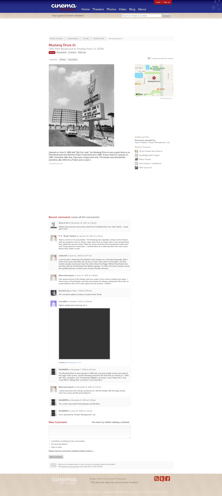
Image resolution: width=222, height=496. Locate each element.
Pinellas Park (98, 38)
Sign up (167, 2)
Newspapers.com (74, 362)
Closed (52, 52)
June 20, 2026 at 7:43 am (81, 411)
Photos (111, 9)
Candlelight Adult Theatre (149, 155)
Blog (132, 9)
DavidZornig (64, 291)
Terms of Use (162, 492)
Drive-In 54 (63, 223)
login (103, 422)
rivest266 (63, 301)
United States (73, 38)
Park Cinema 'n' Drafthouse (150, 163)
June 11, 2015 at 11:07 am (81, 256)
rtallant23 (63, 256)
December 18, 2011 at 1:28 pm (83, 223)
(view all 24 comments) (85, 217)
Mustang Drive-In (116, 38)
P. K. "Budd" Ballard (67, 236)
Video (123, 9)
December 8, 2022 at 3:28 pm (83, 400)
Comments (72, 60)
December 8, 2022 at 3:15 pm (89, 387)
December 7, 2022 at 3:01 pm (83, 370)
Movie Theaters (56, 38)
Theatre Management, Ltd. (159, 142)
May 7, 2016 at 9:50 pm (82, 291)
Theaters (98, 9)
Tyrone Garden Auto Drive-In (150, 151)
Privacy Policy (150, 492)
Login (158, 2)
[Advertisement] (111, 28)
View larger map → (166, 98)
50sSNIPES (63, 370)
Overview (53, 60)
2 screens (72, 52)
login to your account (70, 466)
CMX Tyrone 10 (145, 167)
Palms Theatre (145, 159)
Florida (86, 38)
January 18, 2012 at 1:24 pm (91, 236)
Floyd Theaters (141, 142)
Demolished (61, 52)
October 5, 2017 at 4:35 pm (81, 301)
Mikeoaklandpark (66, 275)
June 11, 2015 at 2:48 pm (87, 275)
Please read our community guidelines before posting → (71, 451)
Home (85, 9)
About (142, 9)
